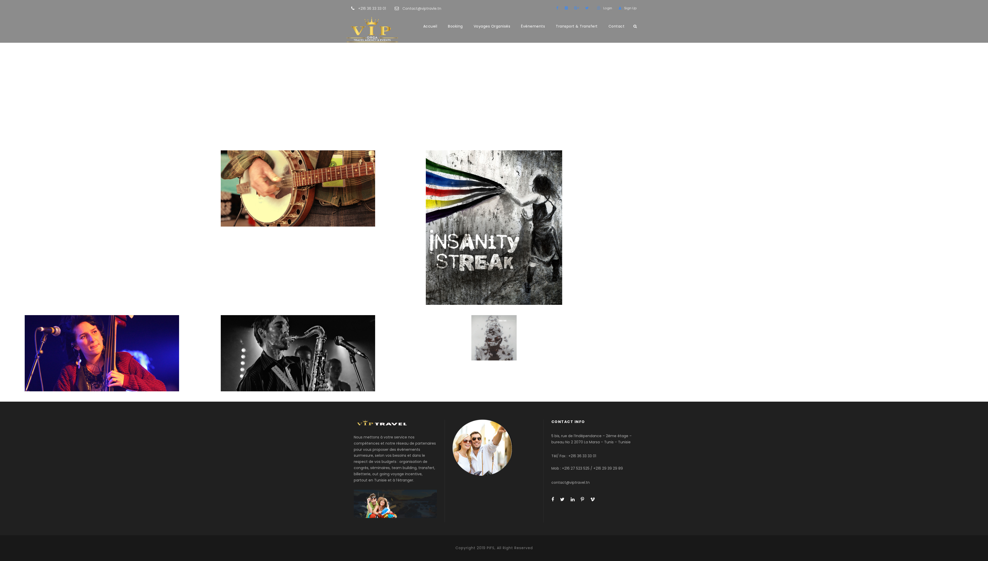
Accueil (430, 26)
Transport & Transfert (577, 26)
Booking (455, 26)
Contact (616, 26)
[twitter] (587, 8)
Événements (533, 26)
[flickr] (566, 8)
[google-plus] (576, 8)
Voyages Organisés (492, 26)
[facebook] (557, 8)
